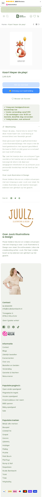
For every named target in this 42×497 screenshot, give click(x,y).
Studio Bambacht (9, 471)
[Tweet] (15, 198)
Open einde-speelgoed (11, 389)
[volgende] (38, 9)
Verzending (7, 369)
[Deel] (11, 198)
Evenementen (8, 358)
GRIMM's (5, 442)
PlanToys (6, 460)
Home (4, 24)
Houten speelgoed (9, 396)
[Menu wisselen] (4, 16)
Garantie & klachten (10, 372)
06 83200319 (7, 306)
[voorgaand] (3, 9)
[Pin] (19, 198)
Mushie (5, 452)
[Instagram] (8, 327)
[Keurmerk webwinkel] (21, 333)
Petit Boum (6, 456)
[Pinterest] (13, 327)
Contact (5, 347)
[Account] (30, 16)
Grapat (5, 434)
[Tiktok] (18, 327)
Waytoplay (6, 481)
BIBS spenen (7, 403)
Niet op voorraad (21, 85)
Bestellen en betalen (10, 365)
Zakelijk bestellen (9, 354)
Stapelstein (6, 467)
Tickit (4, 474)
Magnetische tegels (10, 393)
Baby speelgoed (9, 407)
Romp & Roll (7, 463)
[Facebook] (3, 327)
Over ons (6, 362)
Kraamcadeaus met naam (13, 400)
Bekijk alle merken (10, 424)
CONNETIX (6, 431)
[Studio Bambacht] (21, 16)
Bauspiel (5, 427)
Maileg (5, 449)
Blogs (4, 351)
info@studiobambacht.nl (12, 309)
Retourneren (7, 376)
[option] (21, 49)
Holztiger (6, 445)
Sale (4, 411)
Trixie (4, 478)
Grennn (5, 438)
